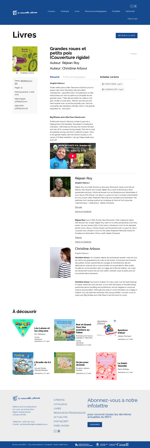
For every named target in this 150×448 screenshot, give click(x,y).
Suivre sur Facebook (83, 211)
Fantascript (130, 11)
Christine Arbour (74, 68)
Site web (78, 207)
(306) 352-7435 (28, 422)
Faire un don (132, 19)
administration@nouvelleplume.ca (33, 424)
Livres (77, 11)
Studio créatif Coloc (61, 444)
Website (78, 238)
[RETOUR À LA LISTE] (126, 38)
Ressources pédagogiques (96, 11)
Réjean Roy (70, 63)
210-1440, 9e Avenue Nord (23, 409)
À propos (51, 11)
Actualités (116, 11)
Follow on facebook (83, 242)
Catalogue (65, 11)
